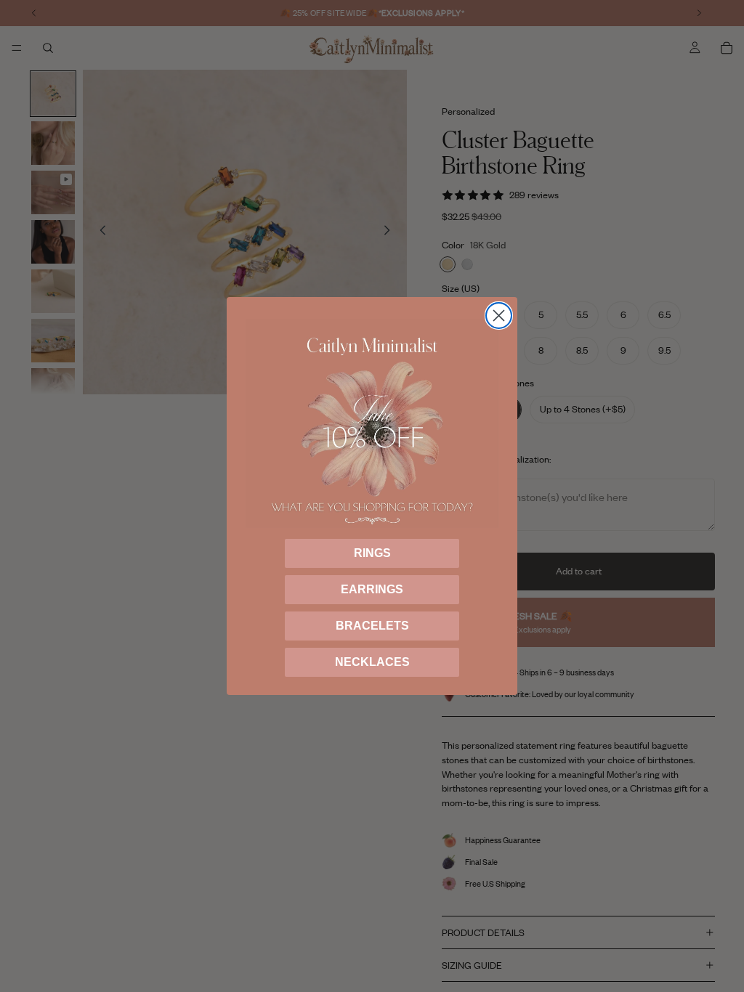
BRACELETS (372, 625)
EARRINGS (372, 589)
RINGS (372, 553)
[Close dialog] (499, 315)
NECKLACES (372, 662)
